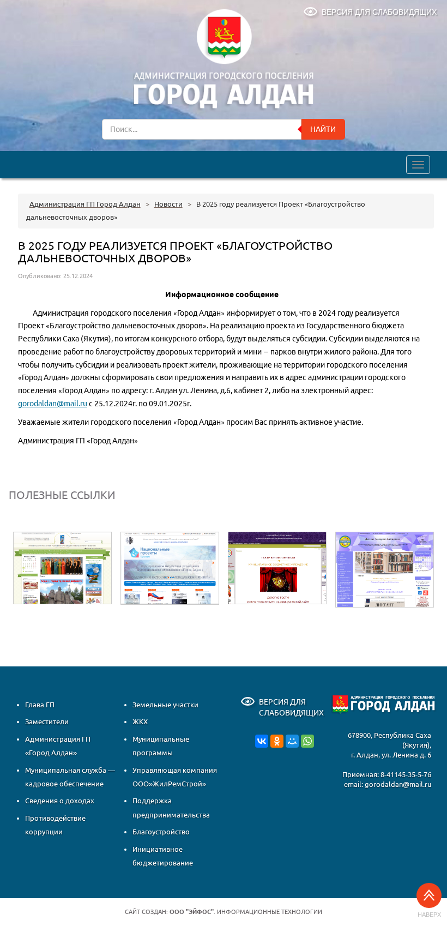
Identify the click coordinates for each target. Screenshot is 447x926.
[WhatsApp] (307, 740)
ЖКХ (140, 721)
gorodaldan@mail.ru (52, 403)
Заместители (47, 721)
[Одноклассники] (276, 740)
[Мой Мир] (292, 740)
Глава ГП (40, 704)
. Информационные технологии (246, 912)
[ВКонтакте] (261, 740)
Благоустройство (161, 831)
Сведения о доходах (59, 800)
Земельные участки (165, 704)
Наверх (429, 914)
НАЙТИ (323, 129)
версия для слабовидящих (379, 12)
